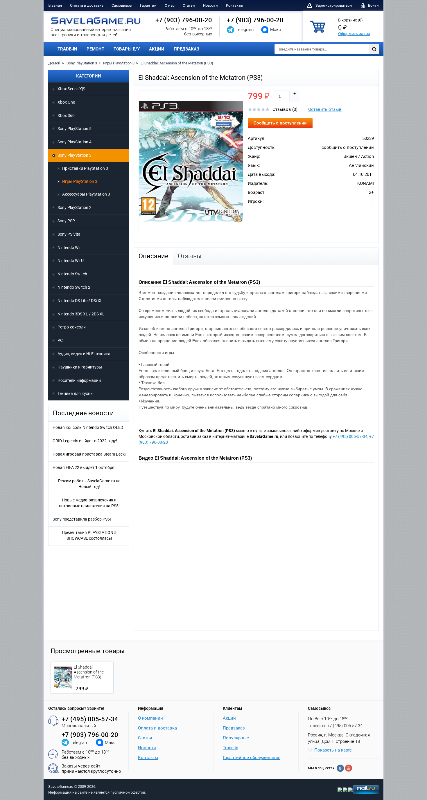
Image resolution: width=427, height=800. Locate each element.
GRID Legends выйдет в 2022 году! (85, 440)
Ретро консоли (72, 327)
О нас (170, 5)
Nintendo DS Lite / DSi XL (80, 300)
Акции (229, 718)
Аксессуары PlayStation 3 (86, 194)
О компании (150, 718)
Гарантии (148, 5)
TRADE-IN (67, 49)
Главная (55, 5)
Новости (210, 5)
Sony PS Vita (69, 234)
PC (60, 340)
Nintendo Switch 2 (74, 287)
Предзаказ (234, 728)
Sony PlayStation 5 (75, 128)
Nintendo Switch (72, 274)
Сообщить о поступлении (280, 123)
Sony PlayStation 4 (75, 142)
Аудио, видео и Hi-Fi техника (84, 353)
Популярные (236, 738)
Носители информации (79, 380)
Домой (54, 63)
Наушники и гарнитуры (80, 367)
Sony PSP (66, 220)
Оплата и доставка (86, 5)
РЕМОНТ (95, 49)
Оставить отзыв (325, 109)
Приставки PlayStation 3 (85, 168)
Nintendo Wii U (71, 260)
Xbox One (66, 102)
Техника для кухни (75, 393)
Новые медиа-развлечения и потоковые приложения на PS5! (89, 503)
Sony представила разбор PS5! (82, 519)
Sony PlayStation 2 (75, 207)
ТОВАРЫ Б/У (127, 49)
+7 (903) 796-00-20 (183, 20)
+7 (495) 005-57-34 (350, 436)
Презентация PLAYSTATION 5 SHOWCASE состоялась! (89, 535)
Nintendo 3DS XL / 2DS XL (81, 314)
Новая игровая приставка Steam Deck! (89, 454)
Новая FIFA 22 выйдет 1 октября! (84, 467)
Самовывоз (122, 5)
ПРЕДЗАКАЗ (186, 49)
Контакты (234, 5)
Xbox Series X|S (71, 88)
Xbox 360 (66, 115)
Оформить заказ (354, 33)
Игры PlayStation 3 (118, 63)
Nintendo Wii (69, 247)
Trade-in (230, 747)
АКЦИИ (156, 49)
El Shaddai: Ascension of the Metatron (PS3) (177, 63)
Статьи (189, 5)
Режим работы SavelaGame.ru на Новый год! (89, 483)
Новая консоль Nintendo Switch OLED (88, 427)
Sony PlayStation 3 (82, 63)
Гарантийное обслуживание (251, 757)
